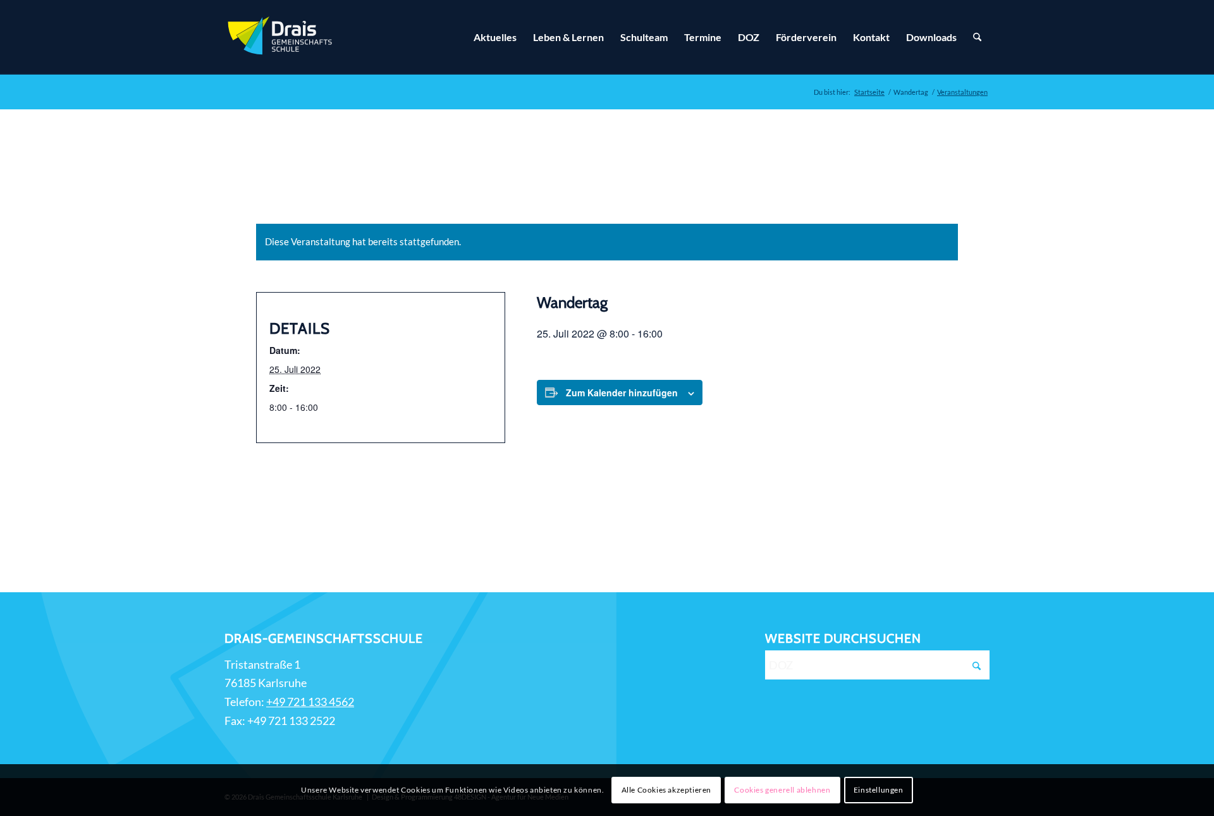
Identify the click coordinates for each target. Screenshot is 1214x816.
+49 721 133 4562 (310, 702)
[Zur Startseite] (281, 37)
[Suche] (977, 37)
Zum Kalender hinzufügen (622, 392)
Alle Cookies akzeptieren (666, 790)
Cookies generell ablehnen (782, 790)
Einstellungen (879, 790)
